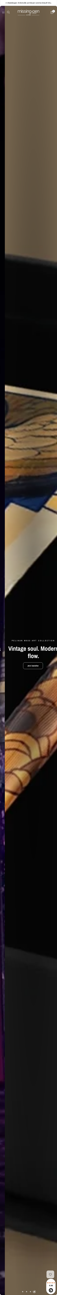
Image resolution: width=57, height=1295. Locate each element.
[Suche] (8, 12)
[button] (20, 665)
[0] (51, 12)
